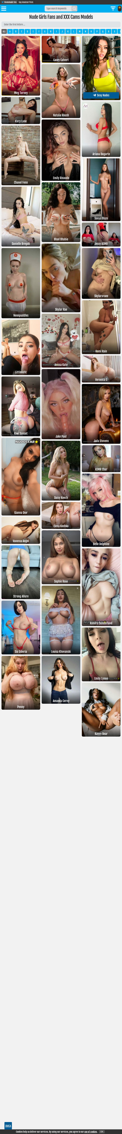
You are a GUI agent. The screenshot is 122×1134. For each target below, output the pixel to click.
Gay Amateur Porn (26, 2)
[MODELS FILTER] (113, 8)
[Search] (74, 9)
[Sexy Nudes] (101, 99)
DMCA (8, 1126)
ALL (4, 31)
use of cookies (90, 1131)
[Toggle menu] (3, 9)
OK (101, 1132)
